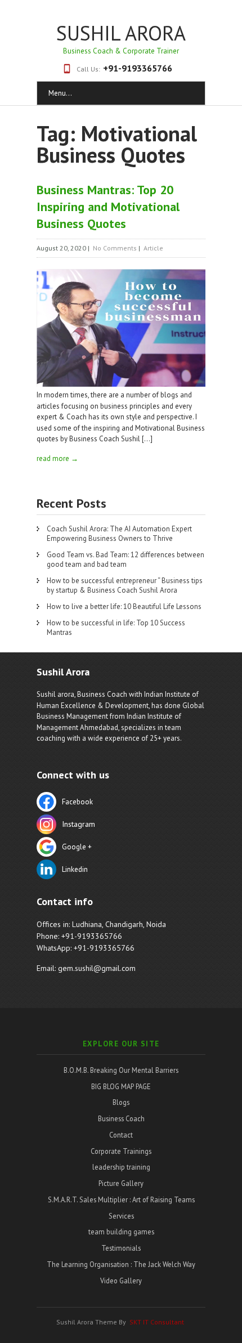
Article (153, 248)
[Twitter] (121, 825)
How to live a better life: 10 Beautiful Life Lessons (124, 606)
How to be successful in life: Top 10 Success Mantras (116, 627)
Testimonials (121, 1247)
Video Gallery (121, 1280)
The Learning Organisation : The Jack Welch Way (121, 1264)
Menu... (60, 93)
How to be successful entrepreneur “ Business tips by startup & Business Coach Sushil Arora (125, 585)
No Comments (115, 248)
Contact (121, 1134)
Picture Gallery (121, 1183)
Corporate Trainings (121, 1151)
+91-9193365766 (137, 68)
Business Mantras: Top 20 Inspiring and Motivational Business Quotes (108, 206)
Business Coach (121, 1118)
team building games (121, 1231)
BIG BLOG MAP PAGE (121, 1086)
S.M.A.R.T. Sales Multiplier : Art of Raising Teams (121, 1199)
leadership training (121, 1166)
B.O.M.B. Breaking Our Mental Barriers (121, 1070)
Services (121, 1215)
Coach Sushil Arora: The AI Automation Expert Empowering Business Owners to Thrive (119, 533)
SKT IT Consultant (156, 1322)
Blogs (121, 1102)
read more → (57, 458)
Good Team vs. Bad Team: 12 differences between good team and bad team (125, 559)
